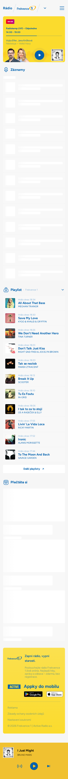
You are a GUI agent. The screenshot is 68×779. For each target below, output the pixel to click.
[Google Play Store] (33, 694)
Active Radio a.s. (42, 725)
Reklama (13, 707)
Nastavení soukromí (19, 719)
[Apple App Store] (54, 694)
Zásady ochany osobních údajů (26, 713)
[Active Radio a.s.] (14, 690)
